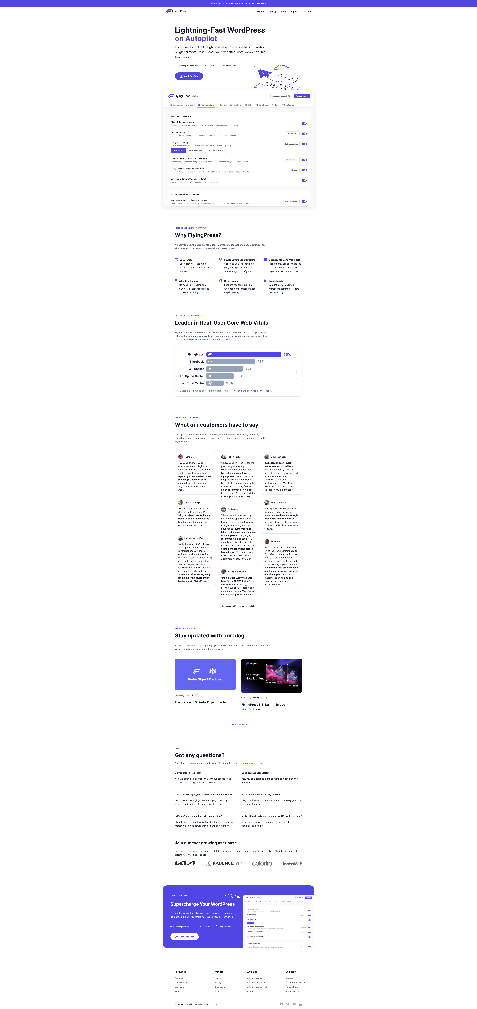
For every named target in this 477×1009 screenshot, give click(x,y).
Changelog (219, 987)
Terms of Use (292, 987)
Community (180, 987)
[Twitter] (287, 1004)
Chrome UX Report (261, 390)
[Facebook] (281, 1004)
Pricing (273, 11)
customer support (247, 763)
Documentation (182, 982)
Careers (289, 978)
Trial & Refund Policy (295, 982)
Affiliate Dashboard (256, 982)
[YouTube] (294, 1004)
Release (179, 695)
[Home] (176, 11)
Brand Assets (253, 991)
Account (307, 11)
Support (294, 11)
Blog (283, 11)
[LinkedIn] (300, 1004)
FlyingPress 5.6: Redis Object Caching (202, 702)
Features (261, 11)
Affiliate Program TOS (257, 987)
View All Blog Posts (238, 724)
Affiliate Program (255, 978)
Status (217, 991)
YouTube (179, 978)
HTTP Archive (234, 390)
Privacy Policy (292, 991)
